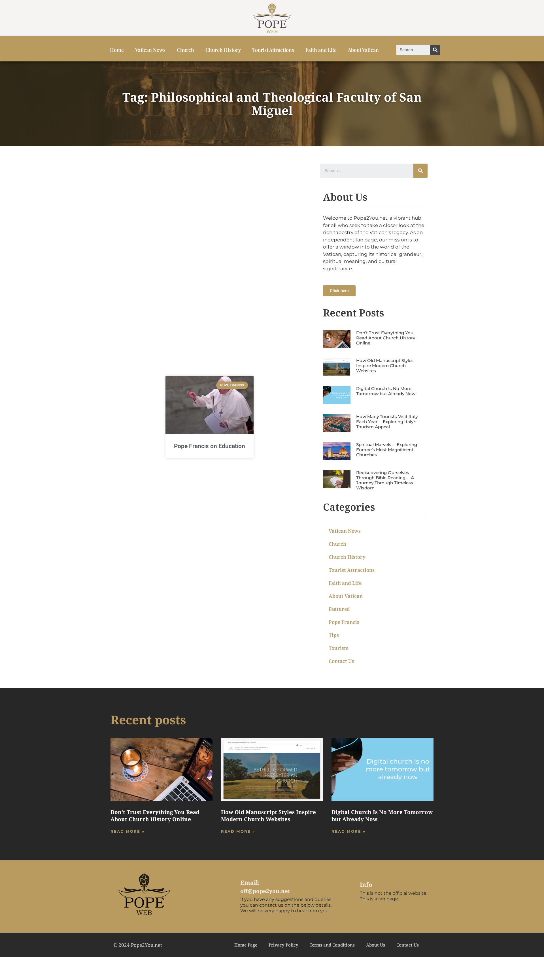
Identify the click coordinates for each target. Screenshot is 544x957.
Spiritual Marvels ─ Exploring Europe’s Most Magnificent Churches (386, 449)
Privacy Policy (283, 945)
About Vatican (363, 49)
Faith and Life (321, 49)
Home (117, 49)
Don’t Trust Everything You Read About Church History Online (385, 338)
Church (185, 49)
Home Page (245, 945)
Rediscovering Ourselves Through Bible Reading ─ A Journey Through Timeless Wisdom (385, 480)
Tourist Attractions (273, 49)
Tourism (339, 648)
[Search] (435, 50)
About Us (375, 945)
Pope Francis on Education (209, 446)
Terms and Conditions (332, 945)
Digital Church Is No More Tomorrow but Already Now (385, 391)
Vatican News (150, 49)
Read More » (127, 831)
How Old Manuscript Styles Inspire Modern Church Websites (385, 365)
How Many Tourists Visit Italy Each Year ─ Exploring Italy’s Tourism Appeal (387, 421)
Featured (339, 609)
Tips (334, 635)
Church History (223, 49)
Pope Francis (344, 622)
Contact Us (341, 661)
